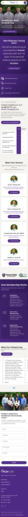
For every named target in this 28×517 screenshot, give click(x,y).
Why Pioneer (4, 479)
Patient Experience (5, 484)
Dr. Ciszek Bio (14, 263)
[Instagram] (2, 506)
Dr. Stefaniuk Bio (14, 216)
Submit (14, 462)
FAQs (2, 491)
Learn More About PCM (9, 31)
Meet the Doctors (5, 482)
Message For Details (14, 68)
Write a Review (6, 354)
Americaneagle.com (19, 514)
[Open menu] (3, 2)
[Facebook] (5, 506)
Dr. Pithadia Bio (14, 192)
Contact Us (3, 489)
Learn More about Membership (10, 122)
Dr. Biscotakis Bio (14, 241)
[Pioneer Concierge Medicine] (14, 2)
